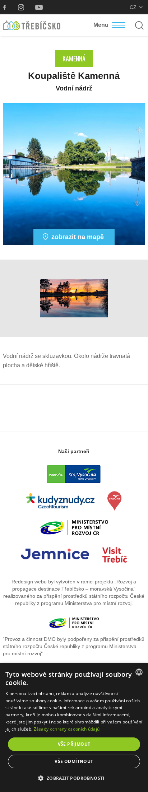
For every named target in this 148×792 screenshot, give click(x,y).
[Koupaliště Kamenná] (74, 174)
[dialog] (74, 727)
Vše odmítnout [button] (74, 761)
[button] (73, 778)
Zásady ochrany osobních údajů (67, 729)
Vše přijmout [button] (74, 744)
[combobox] (139, 672)
